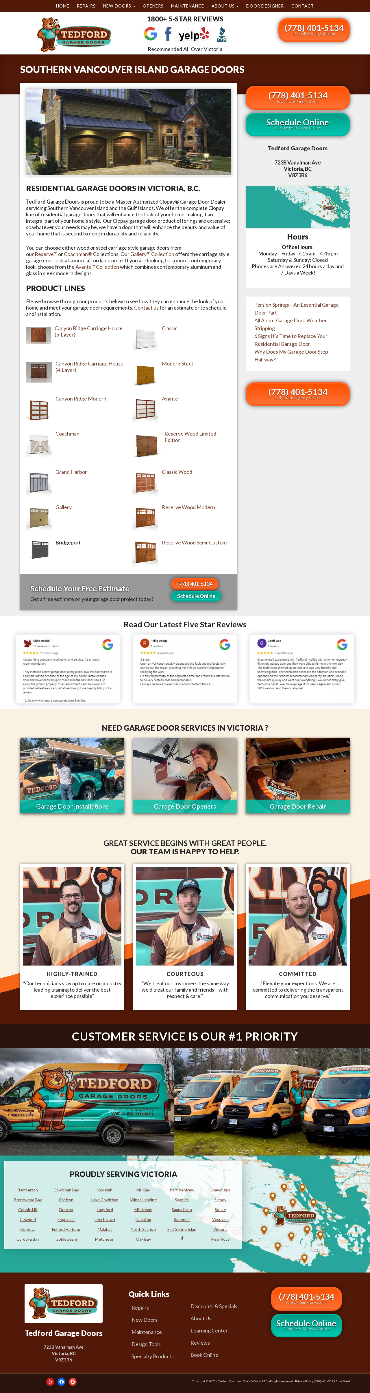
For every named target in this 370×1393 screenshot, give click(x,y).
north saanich (143, 1229)
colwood (28, 1219)
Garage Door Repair (298, 806)
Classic (169, 328)
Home (62, 5)
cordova (28, 1229)
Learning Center (209, 1330)
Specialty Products (153, 1356)
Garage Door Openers (185, 806)
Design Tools (146, 1344)
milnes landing (143, 1199)
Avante (170, 398)
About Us (224, 5)
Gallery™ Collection (152, 254)
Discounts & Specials (213, 1306)
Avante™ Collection (97, 267)
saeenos (182, 1219)
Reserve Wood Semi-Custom (194, 542)
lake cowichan (105, 1199)
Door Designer (265, 5)
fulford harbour (66, 1229)
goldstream (66, 1239)
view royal (220, 1239)
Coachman (67, 433)
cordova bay (27, 1239)
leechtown (105, 1219)
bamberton (28, 1189)
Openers (153, 5)
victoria (220, 1229)
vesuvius (220, 1219)
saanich (182, 1199)
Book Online (204, 1355)
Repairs (86, 5)
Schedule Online (196, 596)
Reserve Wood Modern (188, 507)
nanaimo (143, 1219)
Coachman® (78, 254)
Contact (302, 5)
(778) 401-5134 (314, 29)
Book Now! (343, 1381)
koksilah (104, 1189)
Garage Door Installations (72, 806)
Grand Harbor (71, 472)
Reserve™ (46, 254)
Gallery (64, 507)
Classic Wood (177, 472)
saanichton (182, 1209)
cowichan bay (66, 1189)
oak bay (143, 1239)
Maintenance (187, 5)
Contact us (146, 307)
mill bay (143, 1189)
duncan (66, 1209)
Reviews (200, 1342)
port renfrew (182, 1189)
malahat (105, 1229)
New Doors (117, 5)
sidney (220, 1199)
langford (105, 1209)
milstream (143, 1209)
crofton (66, 1199)
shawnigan (220, 1189)
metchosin (104, 1239)
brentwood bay (28, 1199)
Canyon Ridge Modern (81, 398)
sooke (220, 1209)
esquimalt (66, 1219)
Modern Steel (177, 363)
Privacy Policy (304, 1381)
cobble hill (28, 1209)
